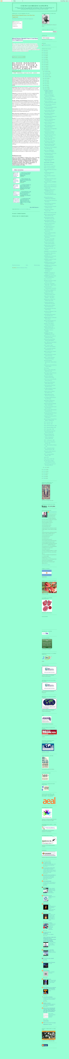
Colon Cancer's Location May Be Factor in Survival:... (50, 379)
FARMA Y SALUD (46, 1003)
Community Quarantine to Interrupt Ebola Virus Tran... (49, 303)
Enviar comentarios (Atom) (22, 267)
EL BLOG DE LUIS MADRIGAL (47, 933)
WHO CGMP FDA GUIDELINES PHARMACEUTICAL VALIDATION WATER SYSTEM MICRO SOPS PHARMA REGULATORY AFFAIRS (49, 939)
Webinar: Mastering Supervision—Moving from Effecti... (50, 321)
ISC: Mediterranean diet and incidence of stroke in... (49, 227)
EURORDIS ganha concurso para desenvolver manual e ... (50, 256)
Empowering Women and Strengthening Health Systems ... (50, 194)
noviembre (46, 73)
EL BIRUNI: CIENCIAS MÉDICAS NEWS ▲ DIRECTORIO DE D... (48, 92)
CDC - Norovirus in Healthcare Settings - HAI (49, 442)
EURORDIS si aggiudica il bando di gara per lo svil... (50, 260)
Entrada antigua (37, 265)
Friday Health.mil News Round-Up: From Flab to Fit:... (50, 315)
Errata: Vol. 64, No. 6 (48, 278)
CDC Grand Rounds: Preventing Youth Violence (50, 309)
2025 (44, 52)
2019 (44, 62)
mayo (45, 83)
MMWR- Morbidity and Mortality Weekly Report (50, 318)
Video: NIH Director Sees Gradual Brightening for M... (50, 342)
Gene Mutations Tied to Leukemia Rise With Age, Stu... (50, 147)
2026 (44, 50)
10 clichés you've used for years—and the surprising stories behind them (49, 864)
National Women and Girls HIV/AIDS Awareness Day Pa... (50, 221)
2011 (44, 474)
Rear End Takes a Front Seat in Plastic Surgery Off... (49, 138)
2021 (44, 59)
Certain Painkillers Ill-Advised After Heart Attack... (49, 386)
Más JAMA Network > (34, 207)
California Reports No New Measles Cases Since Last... (49, 395)
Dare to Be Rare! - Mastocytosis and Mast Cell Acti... (50, 253)
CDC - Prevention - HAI (48, 422)
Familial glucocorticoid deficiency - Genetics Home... (50, 365)
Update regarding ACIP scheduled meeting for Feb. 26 (50, 410)
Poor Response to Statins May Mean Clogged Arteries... (49, 141)
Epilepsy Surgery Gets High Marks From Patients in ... (50, 129)
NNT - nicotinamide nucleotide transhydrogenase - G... (49, 349)
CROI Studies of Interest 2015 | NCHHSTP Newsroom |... (49, 190)
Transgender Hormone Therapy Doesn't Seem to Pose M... (49, 144)
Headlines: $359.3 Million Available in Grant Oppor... (49, 324)
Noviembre (45, 959)
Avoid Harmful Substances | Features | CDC (49, 173)
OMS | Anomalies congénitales (49, 166)
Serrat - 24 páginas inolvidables (52, 972)
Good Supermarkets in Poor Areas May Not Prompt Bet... (50, 154)
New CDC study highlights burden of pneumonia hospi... (50, 108)
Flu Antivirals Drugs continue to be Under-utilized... (50, 104)
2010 (44, 476)
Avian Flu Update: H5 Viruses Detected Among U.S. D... (49, 111)
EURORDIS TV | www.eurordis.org (50, 251)
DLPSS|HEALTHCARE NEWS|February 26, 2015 (49, 333)
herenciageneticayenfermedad (49, 867)
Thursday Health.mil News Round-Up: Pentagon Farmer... (50, 413)
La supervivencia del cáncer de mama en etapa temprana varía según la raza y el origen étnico (25, 201)
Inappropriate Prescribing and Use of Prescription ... (50, 416)
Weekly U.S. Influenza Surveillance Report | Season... (50, 98)
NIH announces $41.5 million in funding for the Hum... (50, 336)
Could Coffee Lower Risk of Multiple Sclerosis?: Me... (49, 132)
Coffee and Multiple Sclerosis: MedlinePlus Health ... (49, 126)
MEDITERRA (46, 1020)
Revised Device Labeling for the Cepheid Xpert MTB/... (50, 290)
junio (45, 82)
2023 (44, 55)
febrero (45, 89)
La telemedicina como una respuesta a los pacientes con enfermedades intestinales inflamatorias (52, 926)
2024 (44, 54)
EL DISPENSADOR (47, 862)
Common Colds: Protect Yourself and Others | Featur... (50, 207)
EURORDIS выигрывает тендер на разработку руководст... (50, 263)
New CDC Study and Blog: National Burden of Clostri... (49, 461)
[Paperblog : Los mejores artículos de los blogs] (45, 634)
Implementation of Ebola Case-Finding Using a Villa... (49, 299)
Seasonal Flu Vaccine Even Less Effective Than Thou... (50, 135)
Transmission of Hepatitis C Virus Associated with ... (50, 312)
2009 (44, 478)
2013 (44, 471)
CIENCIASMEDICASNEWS (34, 6)
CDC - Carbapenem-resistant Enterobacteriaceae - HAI (49, 448)
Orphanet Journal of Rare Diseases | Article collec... (50, 187)
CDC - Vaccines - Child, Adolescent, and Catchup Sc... (50, 346)
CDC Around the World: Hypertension (48, 230)
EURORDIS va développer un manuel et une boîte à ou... (49, 273)
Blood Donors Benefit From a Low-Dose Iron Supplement (22, 18)
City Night (50, 963)
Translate (50, 39)
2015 (44, 69)
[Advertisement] (22, 254)
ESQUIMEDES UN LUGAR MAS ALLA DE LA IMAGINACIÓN (49, 988)
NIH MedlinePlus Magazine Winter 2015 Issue (49, 160)
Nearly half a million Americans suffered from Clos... (50, 451)
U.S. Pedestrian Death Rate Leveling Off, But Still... (49, 157)
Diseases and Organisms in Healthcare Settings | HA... (49, 434)
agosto (45, 78)
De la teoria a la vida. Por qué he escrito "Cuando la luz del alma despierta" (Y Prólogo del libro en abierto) (52, 917)
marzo (45, 87)
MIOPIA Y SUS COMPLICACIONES (52, 951)
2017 (44, 66)
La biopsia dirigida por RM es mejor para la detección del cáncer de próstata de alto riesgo (25, 186)
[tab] (26, 169)
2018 (44, 64)
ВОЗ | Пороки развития (48, 164)
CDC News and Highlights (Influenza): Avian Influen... (49, 95)
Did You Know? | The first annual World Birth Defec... (50, 179)
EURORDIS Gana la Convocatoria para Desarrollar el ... (50, 266)
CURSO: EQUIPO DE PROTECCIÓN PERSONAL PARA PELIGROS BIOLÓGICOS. (52, 890)
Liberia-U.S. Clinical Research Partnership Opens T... (49, 120)
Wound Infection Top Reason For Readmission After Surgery (25, 180)
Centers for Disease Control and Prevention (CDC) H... (50, 204)
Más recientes (18, 170)
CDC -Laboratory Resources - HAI (50, 425)
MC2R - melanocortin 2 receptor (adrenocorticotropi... (50, 355)
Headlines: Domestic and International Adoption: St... (49, 327)
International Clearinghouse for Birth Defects (49, 236)
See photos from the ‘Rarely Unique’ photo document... (49, 242)
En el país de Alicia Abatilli (48, 958)
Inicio (27, 265)
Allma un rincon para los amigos (49, 1022)
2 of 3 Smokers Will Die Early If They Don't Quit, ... (50, 398)
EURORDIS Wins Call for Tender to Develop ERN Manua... (50, 276)
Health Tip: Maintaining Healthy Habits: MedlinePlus (50, 404)
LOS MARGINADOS (47, 881)
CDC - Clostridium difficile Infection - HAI (49, 455)
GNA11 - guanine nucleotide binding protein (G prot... (49, 358)
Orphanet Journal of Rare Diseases (50, 184)
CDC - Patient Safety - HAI (49, 429)
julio (45, 80)
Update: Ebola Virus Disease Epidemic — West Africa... (49, 296)
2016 (44, 68)
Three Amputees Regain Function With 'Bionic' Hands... (50, 373)
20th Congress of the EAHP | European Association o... (49, 239)
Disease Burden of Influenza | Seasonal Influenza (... (49, 114)
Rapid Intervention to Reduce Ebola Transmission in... (49, 306)
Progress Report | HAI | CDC (49, 459)
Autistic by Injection (47, 979)
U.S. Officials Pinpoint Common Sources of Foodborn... (50, 389)
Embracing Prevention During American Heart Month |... (49, 339)
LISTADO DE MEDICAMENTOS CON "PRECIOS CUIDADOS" (49, 1005)
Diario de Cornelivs (47, 913)
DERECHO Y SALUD (47, 895)
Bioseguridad (45, 887)
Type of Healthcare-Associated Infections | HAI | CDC (49, 431)
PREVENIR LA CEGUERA (48, 950)
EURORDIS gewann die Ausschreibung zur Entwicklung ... (48, 270)
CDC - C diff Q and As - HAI (49, 440)
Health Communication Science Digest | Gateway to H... (50, 215)
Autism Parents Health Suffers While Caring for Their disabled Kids (52, 982)
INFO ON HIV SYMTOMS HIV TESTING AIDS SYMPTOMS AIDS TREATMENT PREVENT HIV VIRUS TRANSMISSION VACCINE (49, 1010)
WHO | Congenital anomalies (49, 167)
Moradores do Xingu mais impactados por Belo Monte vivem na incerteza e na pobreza (49, 999)
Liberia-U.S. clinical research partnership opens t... (49, 224)
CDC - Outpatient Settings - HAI (50, 427)
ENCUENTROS (46, 970)
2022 (44, 57)
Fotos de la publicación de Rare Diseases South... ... (50, 233)
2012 (44, 473)
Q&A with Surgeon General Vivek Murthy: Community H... (50, 419)
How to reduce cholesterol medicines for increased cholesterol (52, 1015)
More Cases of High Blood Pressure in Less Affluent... (49, 151)
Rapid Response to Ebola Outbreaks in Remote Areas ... (50, 293)
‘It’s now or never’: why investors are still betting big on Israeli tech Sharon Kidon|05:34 (49, 883)
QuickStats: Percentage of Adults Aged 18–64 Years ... (50, 281)
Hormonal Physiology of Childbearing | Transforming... (50, 198)
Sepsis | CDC (46, 457)
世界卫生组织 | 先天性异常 (49, 162)
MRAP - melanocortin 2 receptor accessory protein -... (50, 352)
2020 (44, 61)
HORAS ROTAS (46, 904)
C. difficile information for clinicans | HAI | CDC (49, 437)
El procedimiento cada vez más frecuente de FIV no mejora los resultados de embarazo (25, 193)
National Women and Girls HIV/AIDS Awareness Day (49, 218)
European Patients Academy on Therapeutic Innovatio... (49, 245)
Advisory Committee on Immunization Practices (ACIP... (50, 101)
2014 (44, 469)
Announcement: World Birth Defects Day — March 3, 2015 (50, 284)
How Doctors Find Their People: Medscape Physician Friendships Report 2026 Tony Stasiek (48, 877)
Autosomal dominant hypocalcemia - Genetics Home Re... (50, 362)
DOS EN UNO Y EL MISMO (48, 934)
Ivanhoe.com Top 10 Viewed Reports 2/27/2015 (49, 123)
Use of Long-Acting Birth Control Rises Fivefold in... (50, 407)
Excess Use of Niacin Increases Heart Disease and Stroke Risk (52, 944)
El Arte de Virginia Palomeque (49, 962)
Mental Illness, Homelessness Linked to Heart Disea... (49, 401)
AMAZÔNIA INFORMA (48, 997)
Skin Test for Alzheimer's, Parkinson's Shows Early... (49, 376)
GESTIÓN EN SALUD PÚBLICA (49, 875)
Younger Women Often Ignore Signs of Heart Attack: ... (49, 382)
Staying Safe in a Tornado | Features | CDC (49, 210)
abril (45, 85)
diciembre (46, 71)
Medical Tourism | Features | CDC (50, 212)
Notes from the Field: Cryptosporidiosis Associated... (50, 287)
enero (45, 467)
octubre (45, 74)
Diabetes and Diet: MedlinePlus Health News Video (50, 370)
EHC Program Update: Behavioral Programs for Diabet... (50, 117)
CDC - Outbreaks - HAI (48, 423)
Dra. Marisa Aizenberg (47, 922)
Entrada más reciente (16, 265)
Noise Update (46, 368)
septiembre (46, 76)
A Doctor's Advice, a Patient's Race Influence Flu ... (49, 392)
